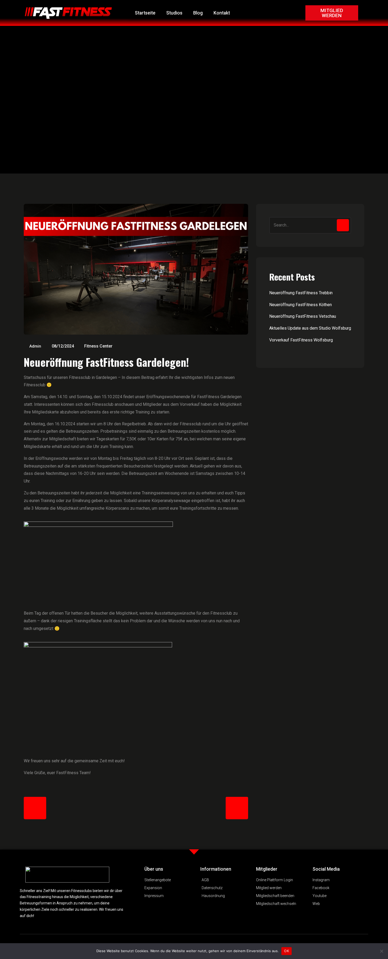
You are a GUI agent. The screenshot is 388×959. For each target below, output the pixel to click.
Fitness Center (98, 346)
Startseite (145, 13)
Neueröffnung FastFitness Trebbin (301, 292)
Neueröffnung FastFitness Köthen (300, 304)
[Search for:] (310, 225)
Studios (174, 13)
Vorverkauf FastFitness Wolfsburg (301, 340)
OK (286, 951)
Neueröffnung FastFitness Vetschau (302, 316)
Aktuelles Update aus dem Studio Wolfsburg (310, 328)
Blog (198, 13)
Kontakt (222, 13)
